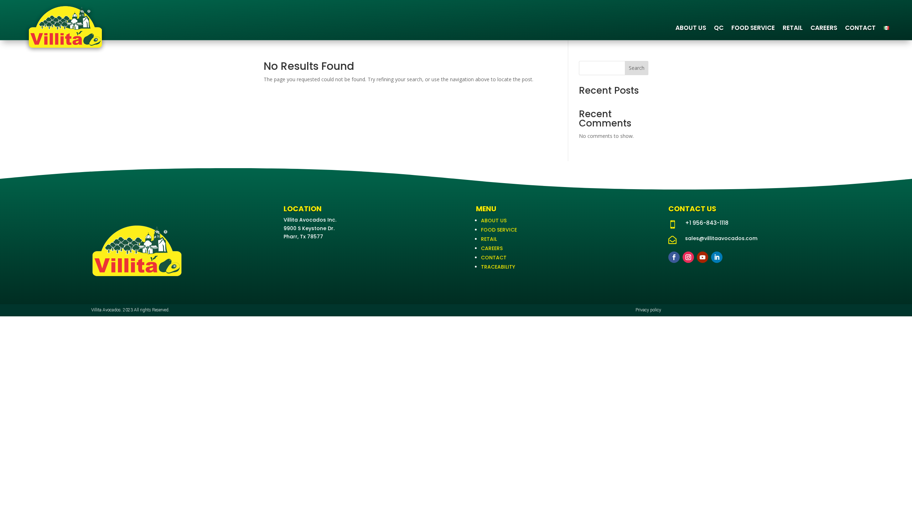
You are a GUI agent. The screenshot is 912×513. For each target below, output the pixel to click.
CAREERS (823, 28)
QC (719, 28)
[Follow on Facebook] (674, 257)
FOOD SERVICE (753, 28)
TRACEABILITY (498, 266)
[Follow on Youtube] (702, 257)
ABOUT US (690, 28)
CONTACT (860, 28)
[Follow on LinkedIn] (716, 257)
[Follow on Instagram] (688, 257)
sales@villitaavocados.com (721, 238)
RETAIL (793, 28)
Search (636, 67)
